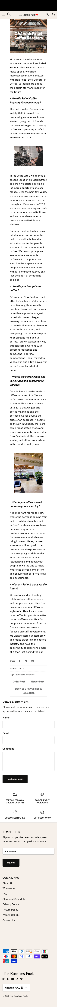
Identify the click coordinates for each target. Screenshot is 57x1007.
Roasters (30, 674)
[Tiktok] (17, 979)
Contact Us (9, 920)
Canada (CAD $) (14, 987)
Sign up (11, 862)
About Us (8, 883)
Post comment (15, 779)
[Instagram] (4, 979)
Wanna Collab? (11, 914)
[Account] (46, 14)
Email (6, 733)
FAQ (5, 893)
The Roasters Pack (18, 996)
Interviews (20, 674)
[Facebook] (8, 979)
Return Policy (10, 909)
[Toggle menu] (3, 14)
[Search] (10, 15)
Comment (8, 748)
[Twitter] (21, 979)
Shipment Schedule (14, 899)
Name (6, 717)
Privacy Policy (11, 904)
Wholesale (9, 888)
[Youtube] (12, 979)
